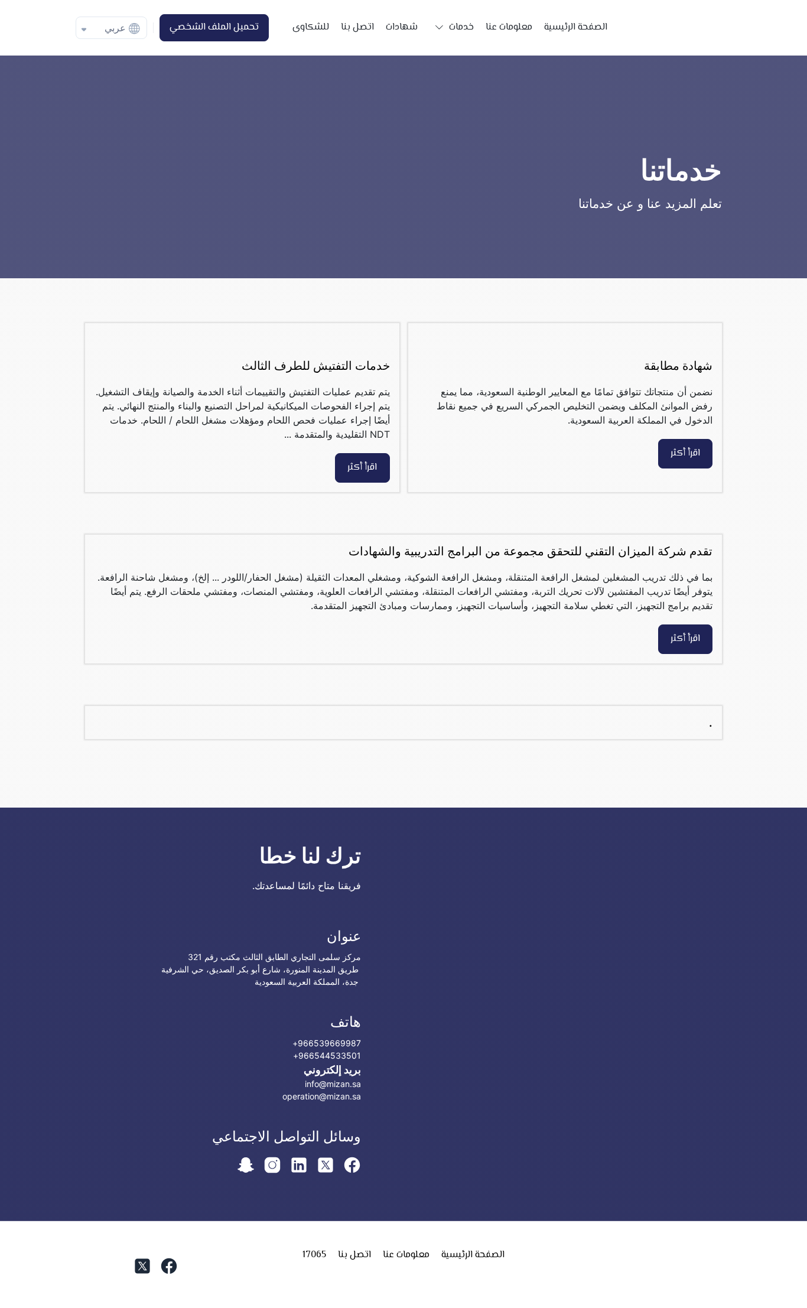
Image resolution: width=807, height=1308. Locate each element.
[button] (452, 28)
